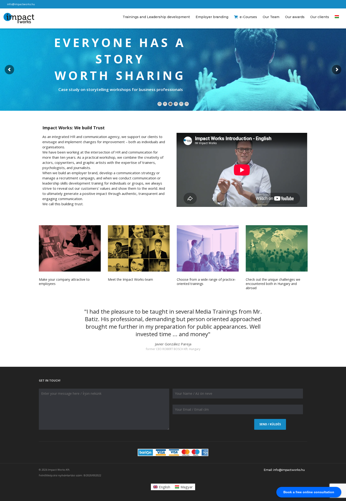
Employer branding (212, 17)
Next (298, 329)
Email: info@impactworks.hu (284, 470)
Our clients (319, 17)
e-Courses (248, 17)
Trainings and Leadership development (156, 17)
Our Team (271, 17)
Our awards (295, 17)
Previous (48, 329)
